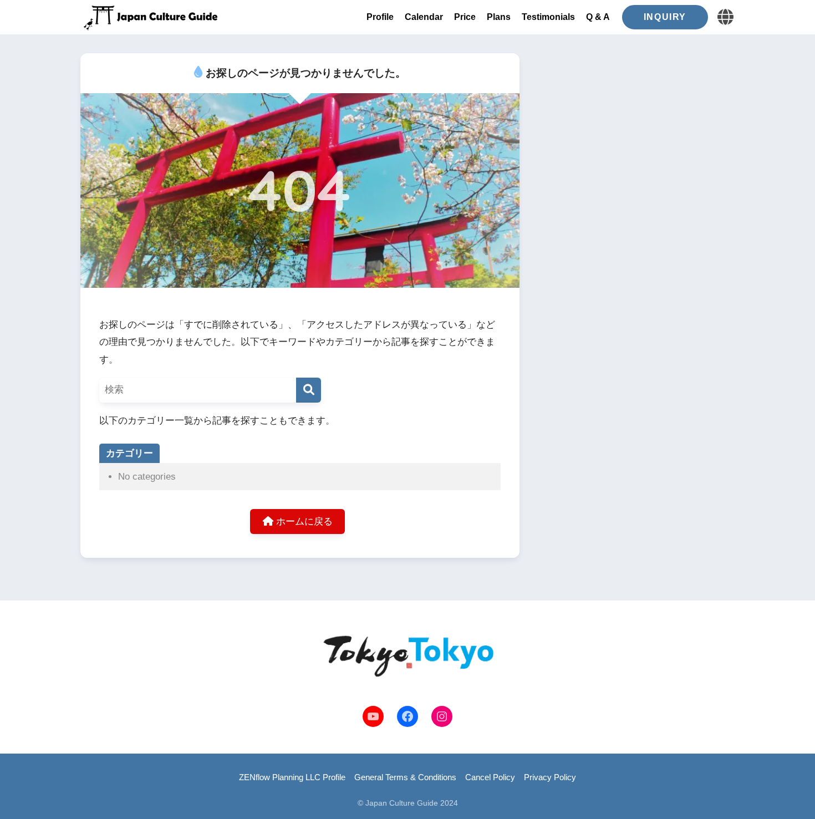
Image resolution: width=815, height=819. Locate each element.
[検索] (308, 390)
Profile (380, 17)
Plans (499, 17)
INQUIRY (665, 17)
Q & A (598, 17)
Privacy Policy (550, 777)
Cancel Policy (490, 777)
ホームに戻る (303, 521)
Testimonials (548, 17)
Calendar (424, 17)
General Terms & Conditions (405, 777)
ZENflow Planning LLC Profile (292, 777)
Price (465, 17)
